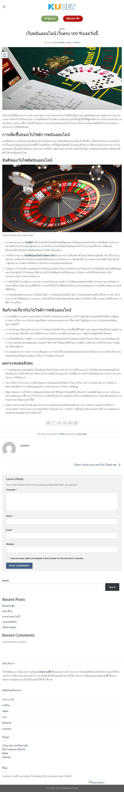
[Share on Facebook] (53, 423)
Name (9, 516)
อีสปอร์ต (6, 722)
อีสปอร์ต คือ (8, 605)
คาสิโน (62, 29)
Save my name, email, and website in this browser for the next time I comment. (47, 558)
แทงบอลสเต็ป (9, 621)
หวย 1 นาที (8, 699)
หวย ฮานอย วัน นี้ (11, 616)
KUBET (29, 242)
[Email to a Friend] (64, 423)
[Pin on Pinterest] (70, 423)
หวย (4, 717)
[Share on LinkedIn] (75, 423)
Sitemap (6, 756)
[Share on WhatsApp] (48, 423)
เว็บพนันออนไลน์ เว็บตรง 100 (39, 255)
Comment (11, 489)
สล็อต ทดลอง (9, 627)
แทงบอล (6, 728)
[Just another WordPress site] (62, 7)
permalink (82, 434)
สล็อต (5, 711)
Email (9, 530)
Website (10, 544)
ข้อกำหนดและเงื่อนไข (14, 749)
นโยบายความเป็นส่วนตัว (15, 745)
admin (77, 42)
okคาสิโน (7, 611)
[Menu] (4, 6)
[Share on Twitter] (59, 423)
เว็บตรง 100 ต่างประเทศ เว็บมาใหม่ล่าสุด (95, 464)
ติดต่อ (5, 753)
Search (5, 580)
